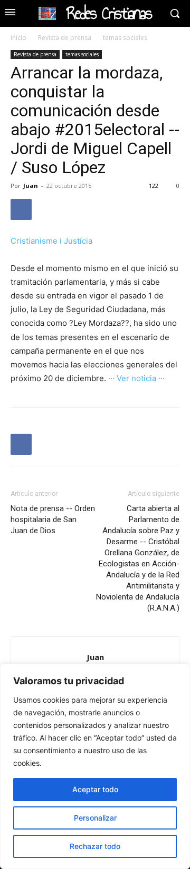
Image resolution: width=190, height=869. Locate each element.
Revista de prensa (64, 37)
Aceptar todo (95, 789)
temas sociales (125, 37)
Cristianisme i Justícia (51, 241)
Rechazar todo (95, 846)
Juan (30, 185)
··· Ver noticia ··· (136, 378)
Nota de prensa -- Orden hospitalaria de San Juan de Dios (53, 519)
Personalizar (95, 817)
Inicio (18, 37)
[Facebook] (21, 209)
